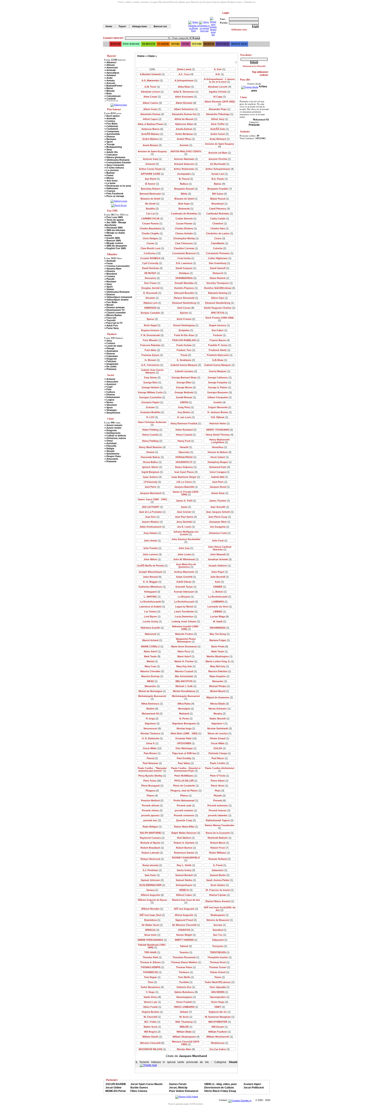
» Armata (109, 80)
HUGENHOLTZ (186, 462)
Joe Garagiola (219, 526)
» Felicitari (110, 361)
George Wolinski (186, 392)
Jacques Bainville (186, 487)
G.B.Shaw (219, 360)
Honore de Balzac (219, 452)
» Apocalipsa (111, 72)
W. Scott (185, 1017)
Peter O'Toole (219, 775)
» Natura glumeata (114, 157)
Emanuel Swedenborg (219, 303)
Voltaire (186, 1012)
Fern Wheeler (152, 340)
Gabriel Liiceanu (186, 371)
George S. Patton (219, 387)
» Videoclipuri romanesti (118, 297)
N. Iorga (152, 718)
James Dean (219, 493)
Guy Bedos (186, 412)
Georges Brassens (219, 392)
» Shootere (110, 405)
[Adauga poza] (119, 201)
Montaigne (186, 708)
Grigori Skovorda (219, 407)
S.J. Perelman (152, 870)
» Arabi (108, 78)
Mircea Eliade (219, 703)
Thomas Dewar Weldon (186, 962)
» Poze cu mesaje (114, 196)
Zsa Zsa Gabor (219, 1049)
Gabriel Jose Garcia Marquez (152, 371)
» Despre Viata (112, 456)
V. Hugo (152, 992)
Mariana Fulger (219, 640)
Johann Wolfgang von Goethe (186, 533)
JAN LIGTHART (152, 507)
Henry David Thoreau (219, 434)
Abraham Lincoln (219, 86)
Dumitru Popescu (186, 288)
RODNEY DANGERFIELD (186, 859)
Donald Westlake (186, 283)
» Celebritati (111, 126)
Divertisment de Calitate (219, 1087)
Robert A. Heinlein (186, 842)
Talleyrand (219, 940)
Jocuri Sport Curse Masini (146, 1084)
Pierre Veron (219, 785)
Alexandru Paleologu (219, 114)
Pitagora (152, 790)
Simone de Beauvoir (219, 920)
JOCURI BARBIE (115, 1084)
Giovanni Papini (152, 402)
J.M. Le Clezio (186, 482)
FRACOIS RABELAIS (185, 340)
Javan (186, 507)
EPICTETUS (219, 312)
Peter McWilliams (185, 775)
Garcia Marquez (219, 371)
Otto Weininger (185, 748)
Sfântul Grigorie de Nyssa (152, 901)
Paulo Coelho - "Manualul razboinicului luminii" (152, 769)
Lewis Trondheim (186, 611)
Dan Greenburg (219, 263)
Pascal (152, 758)
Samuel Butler (219, 875)
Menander (219, 681)
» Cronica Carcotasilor (117, 266)
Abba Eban (186, 86)
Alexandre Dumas (152, 114)
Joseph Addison (219, 565)
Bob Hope (185, 203)
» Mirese (109, 178)
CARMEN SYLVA (152, 218)
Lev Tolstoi (152, 611)
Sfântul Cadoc (186, 895)
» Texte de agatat (114, 220)
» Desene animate (114, 307)
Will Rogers (152, 1031)
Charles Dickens (186, 228)
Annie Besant (152, 145)
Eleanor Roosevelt (186, 298)
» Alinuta (109, 65)
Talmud (186, 946)
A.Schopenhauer (186, 80)
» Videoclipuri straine (116, 299)
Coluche (219, 248)
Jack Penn (219, 482)
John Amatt (152, 540)
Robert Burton (186, 847)
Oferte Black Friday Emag (220, 1091)
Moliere (152, 708)
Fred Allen (152, 350)
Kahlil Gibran (186, 581)
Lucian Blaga (219, 616)
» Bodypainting (113, 147)
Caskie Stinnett (185, 218)
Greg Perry (186, 407)
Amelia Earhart (186, 129)
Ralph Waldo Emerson (185, 833)
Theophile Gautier (219, 957)
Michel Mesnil (219, 691)
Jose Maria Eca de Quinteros (186, 565)
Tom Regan (152, 977)
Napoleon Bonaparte (185, 723)
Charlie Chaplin (152, 233)
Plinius (186, 795)
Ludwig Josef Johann (186, 621)
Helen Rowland (185, 429)
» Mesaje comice (113, 243)
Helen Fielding (152, 429)
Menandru (152, 686)
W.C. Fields (152, 1022)
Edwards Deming (219, 293)
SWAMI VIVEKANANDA (152, 940)
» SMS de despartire (115, 245)
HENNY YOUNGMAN (219, 429)
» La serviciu (111, 170)
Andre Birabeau (186, 134)
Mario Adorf (152, 651)
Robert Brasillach (152, 847)
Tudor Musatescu (152, 987)
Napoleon (152, 723)
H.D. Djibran (219, 417)
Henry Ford (186, 441)
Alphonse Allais (186, 124)
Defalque (186, 273)
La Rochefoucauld (152, 601)
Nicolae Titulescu (152, 733)
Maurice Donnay (152, 676)
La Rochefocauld (219, 596)
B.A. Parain (220, 179)
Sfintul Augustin (186, 915)
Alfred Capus (152, 119)
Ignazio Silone (152, 467)
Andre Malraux (152, 139)
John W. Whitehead (186, 559)
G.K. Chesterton (152, 365)
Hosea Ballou (152, 462)
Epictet (186, 312)
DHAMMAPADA (185, 278)
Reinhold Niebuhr (219, 838)
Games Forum (177, 1084)
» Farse (108, 263)
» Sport (108, 141)
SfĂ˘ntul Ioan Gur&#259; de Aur (219, 908)
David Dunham (152, 268)
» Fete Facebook (113, 193)
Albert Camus (152, 103)
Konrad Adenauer (186, 591)
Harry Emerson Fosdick (186, 423)
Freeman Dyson (152, 355)
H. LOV (152, 417)
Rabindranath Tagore (219, 820)
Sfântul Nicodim (152, 908)
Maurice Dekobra (219, 671)
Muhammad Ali (152, 713)
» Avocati (109, 83)
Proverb (219, 800)
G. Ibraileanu (186, 360)
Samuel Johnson (152, 880)
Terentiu (185, 952)
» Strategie (110, 410)
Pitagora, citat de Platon (186, 790)
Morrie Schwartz (220, 708)
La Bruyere (186, 596)
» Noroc (108, 402)
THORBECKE (152, 972)
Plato (219, 790)
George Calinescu (220, 377)
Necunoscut (152, 728)
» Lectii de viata (113, 345)
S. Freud (219, 865)
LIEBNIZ (219, 611)
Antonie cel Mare (219, 152)
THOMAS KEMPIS (152, 967)
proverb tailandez (219, 815)
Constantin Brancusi (185, 253)
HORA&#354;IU (185, 457)
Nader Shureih (219, 718)
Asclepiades (186, 174)
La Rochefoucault (186, 601)
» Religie (109, 448)
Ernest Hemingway (185, 325)
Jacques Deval (220, 487)
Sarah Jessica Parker (219, 880)
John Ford (219, 540)
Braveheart (220, 203)
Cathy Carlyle (219, 218)
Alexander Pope (219, 109)
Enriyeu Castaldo (152, 312)
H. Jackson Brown (219, 412)
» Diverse (109, 136)
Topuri (122, 26)
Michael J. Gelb (185, 686)
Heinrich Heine (219, 423)
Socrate (219, 925)
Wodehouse (219, 1043)
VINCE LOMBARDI (186, 1007)
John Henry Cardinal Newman (219, 548)
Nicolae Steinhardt (219, 728)
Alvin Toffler (219, 124)
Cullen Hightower (219, 258)
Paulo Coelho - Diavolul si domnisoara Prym (186, 769)
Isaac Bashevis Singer (186, 477)
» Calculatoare (112, 96)
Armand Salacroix (186, 164)
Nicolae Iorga (186, 728)
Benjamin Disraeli (186, 188)
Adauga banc (139, 26)
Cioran (152, 243)
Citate (186, 44)
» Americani (111, 67)
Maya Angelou (219, 676)
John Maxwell (219, 554)
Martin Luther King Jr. (219, 661)
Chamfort (219, 223)
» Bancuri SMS (112, 240)
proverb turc (152, 820)
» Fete (107, 389)
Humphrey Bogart (220, 462)
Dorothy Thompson (220, 283)
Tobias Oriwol (219, 972)
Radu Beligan (152, 826)
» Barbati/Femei (113, 85)
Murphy (219, 713)
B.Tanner (152, 183)
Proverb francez (219, 810)
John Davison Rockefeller (186, 540)
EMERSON (152, 308)
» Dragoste (110, 358)
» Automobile (112, 134)
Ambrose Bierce (152, 129)
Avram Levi (219, 174)
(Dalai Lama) (186, 69)
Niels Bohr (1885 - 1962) (186, 733)
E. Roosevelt (152, 293)
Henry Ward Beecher (152, 447)
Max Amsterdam (186, 676)
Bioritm (209, 44)
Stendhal (219, 930)
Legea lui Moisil (186, 606)
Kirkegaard (152, 591)
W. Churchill (152, 1017)
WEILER (186, 1026)
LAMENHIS (220, 601)
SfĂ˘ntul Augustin (186, 908)
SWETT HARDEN (186, 940)
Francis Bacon (220, 340)
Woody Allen (186, 1049)
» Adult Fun (111, 325)
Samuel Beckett (186, 875)
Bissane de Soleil (186, 198)
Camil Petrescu (219, 208)
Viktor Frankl (152, 1007)
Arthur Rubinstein (186, 169)
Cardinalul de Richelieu (186, 213)
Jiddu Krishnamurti (152, 526)
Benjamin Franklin (219, 188)
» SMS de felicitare (114, 230)
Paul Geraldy (186, 758)
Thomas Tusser (219, 967)
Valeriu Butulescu (186, 992)
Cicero (219, 238)
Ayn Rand (152, 179)
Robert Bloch (219, 842)
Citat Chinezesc (186, 243)
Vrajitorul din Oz (220, 1012)
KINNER (219, 586)
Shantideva (152, 920)
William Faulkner (219, 1031)
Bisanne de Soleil (152, 198)
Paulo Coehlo (219, 763)
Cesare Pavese (152, 223)
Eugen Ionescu (219, 325)
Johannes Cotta (220, 533)
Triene (219, 977)
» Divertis (109, 271)
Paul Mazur (220, 758)
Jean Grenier (186, 512)
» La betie (109, 183)
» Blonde (109, 91)
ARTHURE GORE (152, 174)
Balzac (219, 183)
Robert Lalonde (152, 852)
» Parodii (109, 279)
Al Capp (219, 96)
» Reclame (110, 139)
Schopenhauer (186, 885)
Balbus (186, 183)
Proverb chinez (152, 810)
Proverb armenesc (219, 805)
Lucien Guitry (152, 621)
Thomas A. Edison (152, 962)
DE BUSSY (152, 273)
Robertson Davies (186, 852)
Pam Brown (152, 753)
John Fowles (152, 548)
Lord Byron (152, 616)
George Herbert (152, 387)
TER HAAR (152, 952)
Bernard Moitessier (152, 193)
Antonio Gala (152, 159)
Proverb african (152, 805)
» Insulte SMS (112, 238)
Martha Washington (219, 656)
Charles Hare (219, 228)
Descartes (152, 278)
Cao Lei (152, 213)
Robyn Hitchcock (152, 859)
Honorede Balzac (152, 457)
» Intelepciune (112, 433)
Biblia (186, 193)
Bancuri (115, 44)
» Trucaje (109, 144)
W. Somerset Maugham (219, 1017)
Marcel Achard (152, 640)
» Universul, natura (115, 438)
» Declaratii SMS (113, 227)
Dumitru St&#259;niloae (219, 288)
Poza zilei (222, 44)
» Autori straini (112, 427)
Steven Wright (186, 935)
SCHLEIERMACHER (152, 885)
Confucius (152, 253)
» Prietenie (110, 369)
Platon (152, 795)
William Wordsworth (219, 1036)
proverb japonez (152, 815)
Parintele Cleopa (220, 753)
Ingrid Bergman (152, 472)
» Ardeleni (110, 75)
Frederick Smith (219, 350)
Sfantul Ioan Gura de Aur (186, 901)
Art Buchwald (219, 164)
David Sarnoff (219, 268)
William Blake (186, 1031)
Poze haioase (131, 44)
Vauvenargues (186, 997)
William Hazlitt (152, 1036)
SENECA (186, 890)
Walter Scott (152, 1026)
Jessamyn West (219, 521)
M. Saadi (219, 621)
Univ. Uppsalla (219, 987)
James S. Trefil (186, 500)
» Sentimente (111, 453)
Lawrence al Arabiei (152, 606)
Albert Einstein (186, 103)
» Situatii (109, 451)
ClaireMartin (219, 243)
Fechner (219, 335)
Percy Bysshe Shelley (152, 775)
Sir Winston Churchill (186, 925)
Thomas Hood (219, 962)
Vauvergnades (219, 997)
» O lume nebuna (114, 167)
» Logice (109, 399)
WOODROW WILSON (152, 1049)
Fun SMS (197, 44)
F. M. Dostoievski (152, 335)
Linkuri (264, 75)
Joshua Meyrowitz (186, 572)
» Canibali (110, 98)
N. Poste (186, 718)
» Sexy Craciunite (114, 165)
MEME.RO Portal (115, 1091)
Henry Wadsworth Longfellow (219, 440)
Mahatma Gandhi (152, 627)
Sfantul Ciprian (219, 895)
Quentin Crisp (186, 820)
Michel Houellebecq (186, 691)
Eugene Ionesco (152, 330)
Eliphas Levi (152, 303)
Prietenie (254, 124)
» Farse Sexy (111, 328)
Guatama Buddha (152, 412)
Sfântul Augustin (152, 895)
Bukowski (186, 208)
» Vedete (109, 289)
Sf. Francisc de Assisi (219, 890)
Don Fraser (152, 283)
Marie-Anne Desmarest (186, 646)
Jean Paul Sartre (186, 517)
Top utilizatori (260, 72)
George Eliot (152, 382)
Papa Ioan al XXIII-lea (185, 753)
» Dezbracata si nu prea (117, 185)
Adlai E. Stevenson (185, 91)
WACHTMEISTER (219, 1022)
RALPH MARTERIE (152, 833)
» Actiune (109, 379)
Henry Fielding (152, 441)
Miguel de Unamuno (219, 697)
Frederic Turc (186, 350)
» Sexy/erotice (112, 412)
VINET (219, 1007)
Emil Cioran (185, 308)
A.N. (219, 74)
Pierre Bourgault (152, 785)
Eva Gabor (219, 330)
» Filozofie (110, 446)
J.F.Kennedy (152, 482)
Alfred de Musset (185, 119)
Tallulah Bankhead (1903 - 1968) (152, 946)
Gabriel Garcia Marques (186, 365)
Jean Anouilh (219, 507)
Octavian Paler (186, 738)
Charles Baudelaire (152, 228)
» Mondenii (110, 273)
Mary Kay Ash (186, 666)
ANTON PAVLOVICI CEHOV (186, 152)
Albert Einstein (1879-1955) (219, 102)
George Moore (186, 387)
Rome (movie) (152, 865)
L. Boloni (220, 591)
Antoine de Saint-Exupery (152, 152)
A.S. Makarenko (152, 80)
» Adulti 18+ (111, 152)
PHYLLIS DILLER (185, 780)
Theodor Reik (152, 957)
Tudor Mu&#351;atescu (219, 982)
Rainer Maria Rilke (186, 826)
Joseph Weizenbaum (152, 572)
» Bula (108, 93)
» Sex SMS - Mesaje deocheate (115, 223)
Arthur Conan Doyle (152, 169)
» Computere (111, 131)
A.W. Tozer (152, 86)
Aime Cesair (152, 96)
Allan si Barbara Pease (152, 124)
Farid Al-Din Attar (186, 335)
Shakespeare (219, 915)
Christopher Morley (186, 238)
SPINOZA (152, 930)
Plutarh (220, 795)
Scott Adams (219, 885)
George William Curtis (152, 392)
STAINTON (186, 930)
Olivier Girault (219, 738)
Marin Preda (219, 646)
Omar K (152, 743)
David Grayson (186, 268)
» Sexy (108, 149)
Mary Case (152, 666)
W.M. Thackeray (185, 1022)
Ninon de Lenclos (219, 733)
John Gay (186, 548)
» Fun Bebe (110, 123)
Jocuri (175, 44)
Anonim (186, 145)
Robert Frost (219, 847)
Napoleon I (220, 723)
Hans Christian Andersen (152, 423)
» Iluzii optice (112, 116)
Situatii (233, 1062)
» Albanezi (110, 62)
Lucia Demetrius (186, 616)
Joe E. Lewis (186, 526)
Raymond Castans (152, 838)
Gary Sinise (152, 377)
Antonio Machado (186, 159)
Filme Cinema (138, 1091)
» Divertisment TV (114, 310)
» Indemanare (112, 397)
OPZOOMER (186, 743)
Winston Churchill (152, 1043)
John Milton (152, 559)
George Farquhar (219, 382)
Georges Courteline (152, 397)
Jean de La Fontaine (152, 512)
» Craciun (109, 191)
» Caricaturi (110, 154)
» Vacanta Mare (112, 268)
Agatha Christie (219, 91)
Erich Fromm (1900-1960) (219, 319)
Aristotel (152, 164)
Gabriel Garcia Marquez (219, 365)
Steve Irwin (152, 935)
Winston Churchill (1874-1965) (186, 1043)
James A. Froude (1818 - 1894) (186, 493)
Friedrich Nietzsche (219, 355)
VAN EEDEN (219, 992)
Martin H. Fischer (185, 661)
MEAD (152, 681)
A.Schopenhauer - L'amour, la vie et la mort (219, 80)
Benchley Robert (152, 188)
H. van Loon (186, 417)
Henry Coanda (152, 434)
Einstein (152, 298)
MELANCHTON (185, 681)
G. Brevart (152, 360)
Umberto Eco (186, 987)
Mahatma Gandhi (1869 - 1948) (186, 627)
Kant (219, 581)
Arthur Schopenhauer (219, 169)
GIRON (186, 402)
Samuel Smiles (186, 880)
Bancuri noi (160, 26)
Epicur (152, 319)
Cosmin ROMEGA (152, 258)
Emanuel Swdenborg (186, 303)
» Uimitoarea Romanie (117, 160)
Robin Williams (219, 852)
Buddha (152, 208)
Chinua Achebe (185, 233)
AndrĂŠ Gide (219, 129)
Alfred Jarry (219, 119)
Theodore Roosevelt (185, 957)
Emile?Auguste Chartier (219, 308)
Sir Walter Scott (152, 925)
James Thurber (219, 500)
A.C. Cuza (186, 74)
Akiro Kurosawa (186, 96)
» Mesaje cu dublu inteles (114, 234)
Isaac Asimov (152, 477)
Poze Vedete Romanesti (183, 1091)
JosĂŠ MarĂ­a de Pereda (152, 565)
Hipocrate (186, 452)
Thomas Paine (186, 967)
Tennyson (219, 946)
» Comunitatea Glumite (117, 162)
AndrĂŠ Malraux (152, 134)
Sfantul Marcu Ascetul (219, 901)
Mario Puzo (186, 651)
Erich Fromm (186, 319)
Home (109, 26)
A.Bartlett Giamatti (152, 74)
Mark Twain (219, 651)
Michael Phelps (219, 686)
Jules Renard (152, 577)
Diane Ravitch (219, 278)
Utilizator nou (239, 29)
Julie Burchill (219, 577)
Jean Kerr (152, 517)
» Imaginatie (111, 364)
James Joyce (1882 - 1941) (152, 500)
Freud (186, 355)
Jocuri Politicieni (253, 1087)
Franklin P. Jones (219, 345)
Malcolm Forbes (186, 634)
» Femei (108, 175)
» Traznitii (109, 320)
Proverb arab (186, 805)
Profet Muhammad (186, 800)
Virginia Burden (152, 1012)
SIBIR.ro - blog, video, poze (220, 1084)
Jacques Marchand (152, 493)
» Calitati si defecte (115, 435)
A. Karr (219, 69)
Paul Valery (186, 763)
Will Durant (220, 1026)
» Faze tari (110, 317)
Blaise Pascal (219, 198)
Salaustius (219, 870)
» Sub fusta (110, 180)
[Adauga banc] (119, 104)
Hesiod (152, 452)
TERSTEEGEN (219, 952)
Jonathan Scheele (220, 559)
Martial (152, 661)
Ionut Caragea (219, 472)
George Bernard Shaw (186, 377)
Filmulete (148, 44)
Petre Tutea (152, 780)
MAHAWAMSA (219, 627)
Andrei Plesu (186, 139)
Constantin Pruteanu (219, 253)
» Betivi (108, 88)
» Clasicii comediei (115, 312)
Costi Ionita (185, 258)
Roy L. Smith (186, 865)
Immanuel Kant (219, 467)
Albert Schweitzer (186, 109)
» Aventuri (110, 384)
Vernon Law (152, 1002)
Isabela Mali (219, 477)
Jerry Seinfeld (186, 521)
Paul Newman (152, 763)
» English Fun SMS (115, 248)
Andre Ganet (219, 134)
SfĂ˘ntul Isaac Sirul (152, 915)
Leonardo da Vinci (219, 606)
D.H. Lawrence (186, 263)
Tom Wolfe (186, 977)
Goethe (219, 402)
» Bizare (109, 304)
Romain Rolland (220, 859)
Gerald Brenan (186, 397)
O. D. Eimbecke (152, 738)
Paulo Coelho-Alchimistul (219, 769)
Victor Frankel (186, 1002)
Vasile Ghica (152, 997)
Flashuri (163, 44)
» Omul (108, 440)
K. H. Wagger (152, 581)
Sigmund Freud (186, 920)
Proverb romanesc (186, 815)
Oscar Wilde (219, 743)
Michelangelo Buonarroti (186, 697)
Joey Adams (152, 533)
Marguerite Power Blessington (186, 640)
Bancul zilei (239, 44)
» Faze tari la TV (113, 323)
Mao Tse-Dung (220, 634)
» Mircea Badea (113, 315)
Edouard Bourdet (186, 293)
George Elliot (186, 382)
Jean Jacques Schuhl (220, 512)
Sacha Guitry (186, 870)
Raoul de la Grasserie (220, 833)
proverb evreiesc (186, 810)
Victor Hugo (219, 1002)
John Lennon (152, 554)
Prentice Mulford (152, 800)
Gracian (152, 407)
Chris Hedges (152, 238)
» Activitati (110, 443)
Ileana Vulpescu (186, 467)
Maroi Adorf (185, 656)
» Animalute (111, 351)
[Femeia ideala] (249, 86)
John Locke (185, 554)
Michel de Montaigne (152, 691)
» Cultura (109, 392)
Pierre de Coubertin (186, 785)
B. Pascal (186, 179)
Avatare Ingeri (252, 1084)
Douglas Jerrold (152, 288)
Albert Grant (152, 109)
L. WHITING (152, 596)
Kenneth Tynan (185, 586)
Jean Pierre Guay (219, 517)
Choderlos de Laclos (219, 233)
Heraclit (186, 447)
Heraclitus (219, 447)
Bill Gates (219, 193)
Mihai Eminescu (152, 703)
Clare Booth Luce (152, 248)
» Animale (110, 70)
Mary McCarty (219, 666)
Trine (152, 982)
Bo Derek (152, 203)
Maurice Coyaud (186, 671)
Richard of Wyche (152, 842)
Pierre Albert (219, 780)
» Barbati (109, 172)
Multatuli (186, 713)
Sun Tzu (219, 935)
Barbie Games (139, 1087)
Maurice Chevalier (152, 671)
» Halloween (111, 188)
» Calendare (111, 356)
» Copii (108, 386)
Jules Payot (219, 572)
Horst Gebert (219, 457)
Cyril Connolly (152, 263)
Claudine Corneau (186, 248)
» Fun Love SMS (113, 217)
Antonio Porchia (220, 159)
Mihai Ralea (186, 703)
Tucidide (186, 982)
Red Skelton (186, 838)
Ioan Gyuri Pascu (186, 472)
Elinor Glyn (219, 298)
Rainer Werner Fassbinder (219, 826)
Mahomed (152, 634)
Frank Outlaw (185, 345)
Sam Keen (152, 875)
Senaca (152, 890)
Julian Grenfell (186, 577)
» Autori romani (113, 425)
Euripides (186, 330)
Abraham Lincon (152, 91)
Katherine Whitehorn (152, 586)
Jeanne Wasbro (152, 521)
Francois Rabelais (152, 345)
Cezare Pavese (186, 223)
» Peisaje (109, 348)
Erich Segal (152, 325)
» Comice (109, 121)
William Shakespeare (185, 1036)
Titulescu (186, 972)
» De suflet (110, 366)
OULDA (219, 748)
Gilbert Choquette (219, 397)
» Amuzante (111, 381)
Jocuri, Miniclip (178, 1087)
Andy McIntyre (220, 139)
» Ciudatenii (111, 128)
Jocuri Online (113, 1087)
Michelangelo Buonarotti (152, 697)
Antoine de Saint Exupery (219, 145)
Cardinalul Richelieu (219, 213)
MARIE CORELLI (152, 646)
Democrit (220, 273)
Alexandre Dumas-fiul (186, 114)
